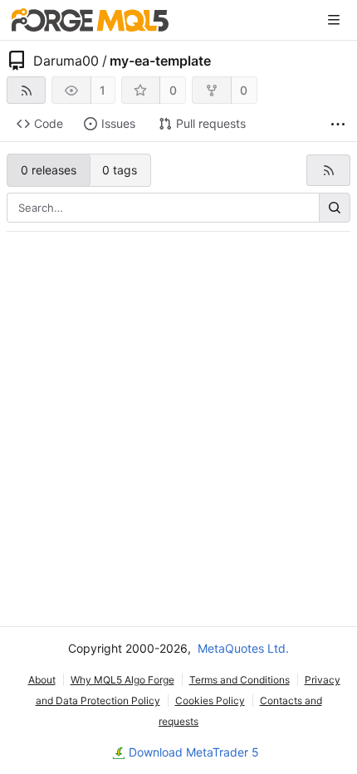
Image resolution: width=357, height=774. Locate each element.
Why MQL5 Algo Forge (122, 680)
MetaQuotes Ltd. (243, 648)
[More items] (337, 124)
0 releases (48, 170)
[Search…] (334, 208)
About (42, 680)
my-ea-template (160, 60)
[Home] (90, 20)
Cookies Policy (210, 700)
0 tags (119, 170)
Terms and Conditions (239, 680)
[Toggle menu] (334, 20)
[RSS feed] (26, 90)
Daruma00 (66, 60)
